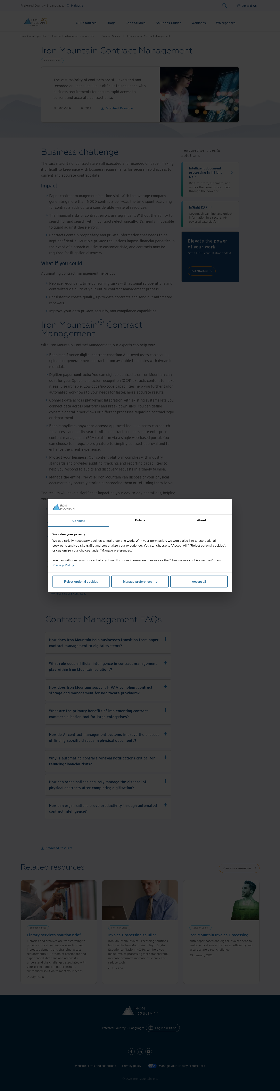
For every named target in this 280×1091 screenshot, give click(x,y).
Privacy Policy (63, 565)
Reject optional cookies (81, 581)
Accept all (199, 581)
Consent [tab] (78, 520)
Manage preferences (138, 581)
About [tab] (201, 520)
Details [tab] (140, 520)
